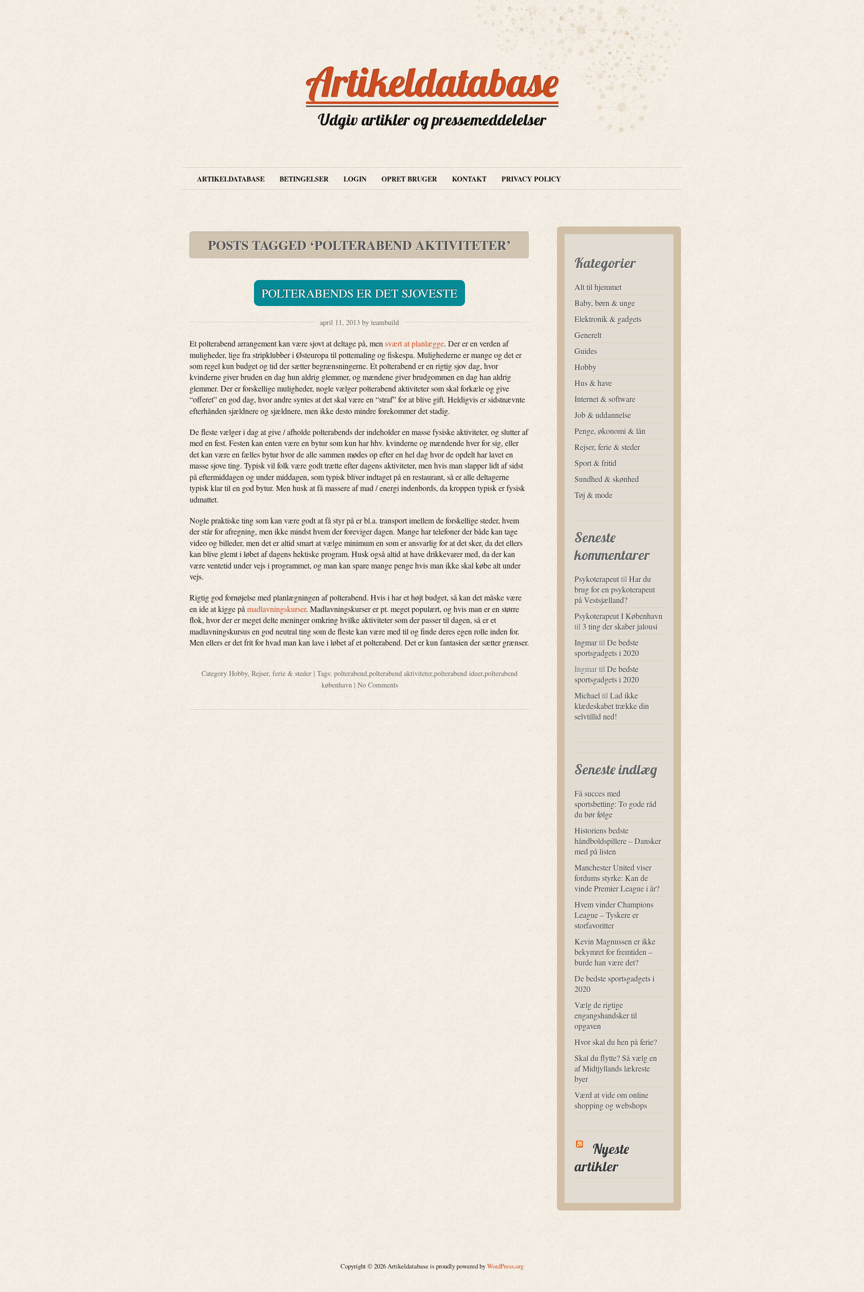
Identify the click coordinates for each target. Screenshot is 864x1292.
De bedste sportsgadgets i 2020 (606, 647)
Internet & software (605, 399)
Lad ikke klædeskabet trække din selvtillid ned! (611, 706)
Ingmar (585, 642)
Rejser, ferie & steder (282, 673)
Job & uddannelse (602, 415)
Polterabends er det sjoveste (360, 293)
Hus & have (593, 383)
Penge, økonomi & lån (610, 431)
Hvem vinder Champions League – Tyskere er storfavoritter (614, 914)
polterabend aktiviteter (400, 673)
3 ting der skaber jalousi (620, 626)
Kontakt (469, 179)
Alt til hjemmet (598, 287)
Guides (585, 351)
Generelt (588, 335)
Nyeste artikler (601, 1157)
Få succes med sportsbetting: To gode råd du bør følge (615, 804)
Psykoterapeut (596, 579)
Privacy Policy (531, 179)
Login (355, 179)
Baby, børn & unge (604, 303)
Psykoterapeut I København (618, 615)
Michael (587, 695)
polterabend (350, 673)
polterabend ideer (458, 673)
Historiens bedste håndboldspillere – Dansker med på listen (617, 840)
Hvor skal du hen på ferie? (615, 1041)
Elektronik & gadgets (608, 319)
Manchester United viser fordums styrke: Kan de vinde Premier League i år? (617, 878)
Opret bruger (409, 179)
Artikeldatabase (432, 82)
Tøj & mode (593, 495)
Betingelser (304, 179)
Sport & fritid (595, 463)
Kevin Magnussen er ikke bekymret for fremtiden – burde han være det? (615, 952)
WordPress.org (505, 1266)
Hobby (238, 673)
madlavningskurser (276, 609)
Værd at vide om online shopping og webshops (611, 1100)
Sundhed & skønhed (606, 479)
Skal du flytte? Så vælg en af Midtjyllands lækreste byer (615, 1068)
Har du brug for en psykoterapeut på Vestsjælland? (614, 589)
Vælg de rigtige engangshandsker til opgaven (605, 1015)
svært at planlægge (414, 343)
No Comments (378, 685)
